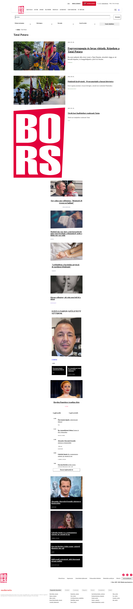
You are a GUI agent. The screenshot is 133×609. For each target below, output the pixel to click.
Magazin (84, 590)
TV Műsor (81, 9)
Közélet (67, 590)
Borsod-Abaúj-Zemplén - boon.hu (56, 600)
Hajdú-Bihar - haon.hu (75, 600)
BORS (18, 29)
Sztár (36, 9)
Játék (69, 3)
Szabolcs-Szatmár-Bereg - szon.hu (98, 602)
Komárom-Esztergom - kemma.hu (98, 596)
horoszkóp (53, 303)
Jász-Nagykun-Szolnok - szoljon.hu (98, 594)
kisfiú (52, 552)
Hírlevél (118, 578)
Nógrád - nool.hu (95, 598)
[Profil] (118, 9)
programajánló (72, 88)
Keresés (117, 17)
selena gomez (71, 374)
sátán (52, 239)
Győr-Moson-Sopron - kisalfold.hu (77, 598)
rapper (53, 363)
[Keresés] (115, 10)
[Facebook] (131, 575)
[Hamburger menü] (15, 10)
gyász (66, 406)
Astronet (63, 9)
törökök (70, 62)
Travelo (55, 9)
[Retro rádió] (86, 3)
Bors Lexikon (76, 3)
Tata (69, 120)
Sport (42, 9)
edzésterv (60, 448)
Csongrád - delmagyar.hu (54, 602)
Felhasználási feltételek (95, 578)
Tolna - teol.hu (115, 594)
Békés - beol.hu (52, 598)
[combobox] (23, 23)
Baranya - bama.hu (53, 596)
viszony (54, 271)
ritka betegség (66, 207)
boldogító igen (55, 565)
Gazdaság (75, 590)
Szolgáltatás (101, 590)
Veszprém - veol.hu (116, 598)
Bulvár (92, 590)
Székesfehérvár (103, 3)
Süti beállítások (127, 578)
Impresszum (70, 578)
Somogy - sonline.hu (95, 600)
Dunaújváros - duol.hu (75, 594)
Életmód (48, 9)
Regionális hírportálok (55, 590)
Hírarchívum (61, 578)
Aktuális (29, 9)
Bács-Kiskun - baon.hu (54, 594)
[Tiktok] (123, 575)
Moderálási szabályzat (108, 578)
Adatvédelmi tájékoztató (81, 578)
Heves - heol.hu (73, 602)
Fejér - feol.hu (73, 596)
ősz (53, 372)
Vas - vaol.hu (115, 596)
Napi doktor (72, 9)
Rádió (110, 590)
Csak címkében (109, 24)
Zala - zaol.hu (115, 600)
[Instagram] (127, 575)
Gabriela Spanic (62, 459)
